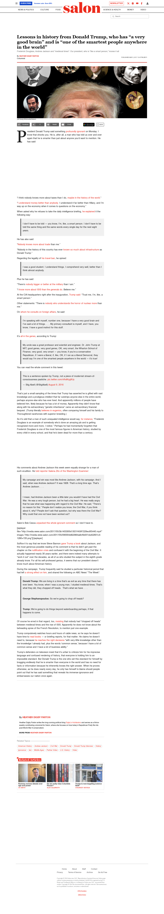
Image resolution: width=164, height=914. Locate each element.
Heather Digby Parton (29, 56)
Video (143, 10)
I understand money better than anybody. (38, 203)
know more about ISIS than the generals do (40, 290)
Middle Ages (39, 750)
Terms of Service (74, 872)
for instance (86, 419)
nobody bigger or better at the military (44, 284)
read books (35, 637)
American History (25, 746)
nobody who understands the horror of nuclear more (71, 303)
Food (58, 10)
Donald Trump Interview (83, 746)
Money (130, 10)
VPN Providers (82, 891)
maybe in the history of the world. (84, 198)
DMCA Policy (82, 895)
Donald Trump (65, 746)
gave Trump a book (70, 544)
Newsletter (116, 3)
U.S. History (65, 750)
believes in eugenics (51, 411)
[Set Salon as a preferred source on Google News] (89, 124)
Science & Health (112, 10)
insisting (59, 621)
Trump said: (75, 295)
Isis (30, 750)
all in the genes (27, 336)
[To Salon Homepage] (82, 7)
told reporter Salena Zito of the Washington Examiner (62, 471)
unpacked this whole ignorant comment (55, 523)
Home (64, 869)
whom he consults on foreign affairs (38, 312)
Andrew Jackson (41, 746)
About (74, 869)
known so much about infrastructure (81, 250)
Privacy (60, 872)
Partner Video (52, 750)
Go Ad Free (102, 872)
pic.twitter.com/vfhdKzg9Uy (61, 380)
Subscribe (26, 3)
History (98, 746)
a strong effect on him (36, 573)
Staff (84, 869)
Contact (94, 869)
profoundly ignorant (75, 132)
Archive (90, 872)
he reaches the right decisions (49, 640)
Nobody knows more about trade (34, 244)
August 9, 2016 (55, 385)
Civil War (53, 746)
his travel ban (48, 258)
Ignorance (22, 750)
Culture (44, 10)
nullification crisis (40, 550)
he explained (88, 212)
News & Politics (26, 10)
